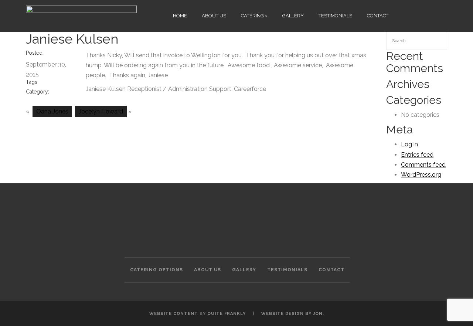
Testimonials (335, 15)
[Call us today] (430, 15)
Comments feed (423, 164)
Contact (377, 15)
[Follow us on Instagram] (417, 15)
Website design (282, 313)
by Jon (314, 313)
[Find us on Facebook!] (403, 15)
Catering (252, 15)
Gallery (293, 15)
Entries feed (417, 154)
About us (214, 15)
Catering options (156, 269)
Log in (409, 144)
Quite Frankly (226, 313)
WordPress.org (421, 174)
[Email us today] (444, 15)
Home (180, 15)
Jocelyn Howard (101, 111)
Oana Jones (52, 111)
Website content (173, 313)
